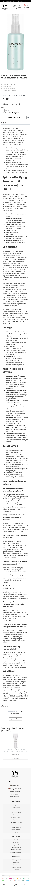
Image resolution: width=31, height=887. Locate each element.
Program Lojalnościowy (16, 852)
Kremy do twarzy (16, 830)
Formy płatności (16, 867)
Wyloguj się (16, 845)
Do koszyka (15, 758)
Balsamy (16, 825)
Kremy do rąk (16, 807)
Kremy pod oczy (16, 827)
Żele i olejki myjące (16, 812)
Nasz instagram (15, 847)
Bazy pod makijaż (16, 817)
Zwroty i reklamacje (16, 865)
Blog (16, 805)
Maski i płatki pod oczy (16, 815)
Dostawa (16, 870)
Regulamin (16, 862)
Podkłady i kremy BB (16, 822)
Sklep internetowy (15, 885)
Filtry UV (16, 832)
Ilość (2, 107)
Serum (16, 810)
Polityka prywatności (16, 860)
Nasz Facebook (15, 850)
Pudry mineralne (16, 820)
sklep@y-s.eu (23, 1)
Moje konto (16, 842)
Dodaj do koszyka (13, 117)
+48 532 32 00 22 (9, 1)
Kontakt (16, 840)
